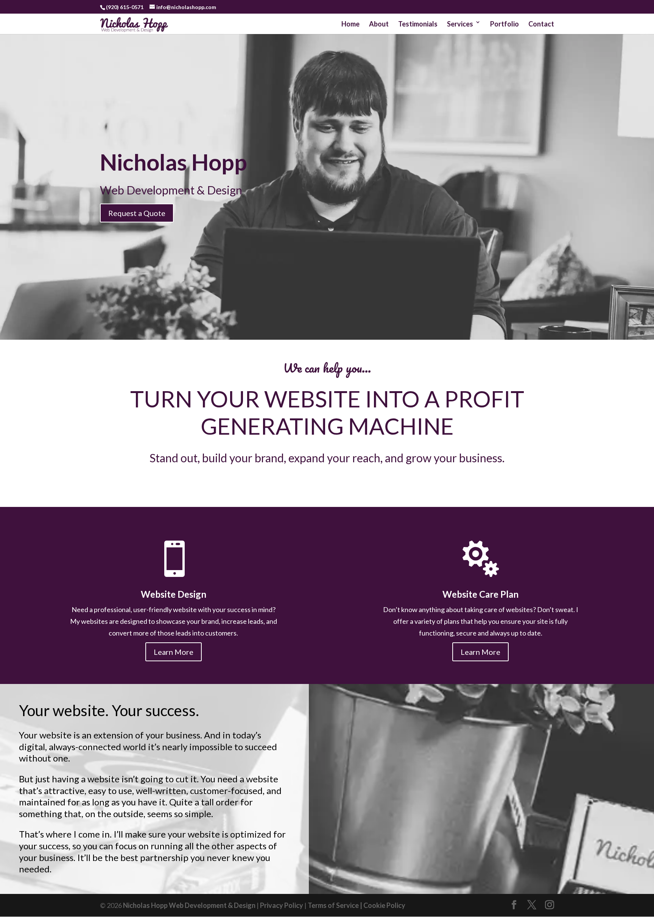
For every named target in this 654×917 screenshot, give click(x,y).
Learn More (173, 651)
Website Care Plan (480, 594)
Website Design (173, 594)
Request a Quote (136, 213)
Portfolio (504, 24)
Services (460, 24)
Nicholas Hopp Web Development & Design (188, 905)
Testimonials (418, 24)
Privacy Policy (281, 905)
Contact (541, 24)
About (379, 24)
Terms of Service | (335, 905)
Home (350, 24)
